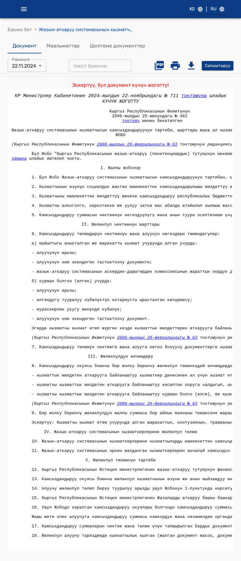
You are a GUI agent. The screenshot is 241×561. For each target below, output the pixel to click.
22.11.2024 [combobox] (24, 66)
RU (214, 9)
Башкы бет (20, 29)
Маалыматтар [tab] (63, 46)
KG (192, 9)
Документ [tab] (24, 46)
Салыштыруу (217, 65)
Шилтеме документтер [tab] (117, 46)
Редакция (21, 59)
